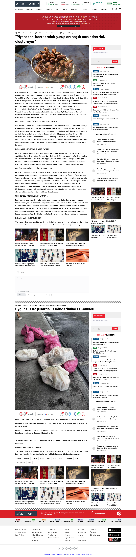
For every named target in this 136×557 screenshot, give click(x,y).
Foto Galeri (74, 9)
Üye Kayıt (93, 532)
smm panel (35, 540)
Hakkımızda (47, 554)
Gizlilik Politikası (60, 554)
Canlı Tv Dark (36, 529)
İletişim (53, 554)
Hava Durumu (55, 520)
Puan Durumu (68, 520)
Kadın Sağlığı (33, 33)
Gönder (21, 295)
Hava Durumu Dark (21, 529)
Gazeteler (103, 9)
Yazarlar (94, 9)
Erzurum (34, 458)
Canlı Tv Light (19, 535)
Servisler (29, 9)
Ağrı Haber (18, 33)
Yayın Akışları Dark (37, 532)
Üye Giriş (93, 529)
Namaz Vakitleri (29, 520)
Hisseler (80, 520)
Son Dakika (19, 9)
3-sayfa (19, 458)
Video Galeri (82, 532)
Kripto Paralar (115, 520)
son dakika (69, 458)
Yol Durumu (102, 520)
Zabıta (29, 462)
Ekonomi (49, 9)
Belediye (26, 458)
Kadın (65, 9)
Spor (57, 9)
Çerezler (68, 554)
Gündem (39, 9)
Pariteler (90, 520)
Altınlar (67, 529)
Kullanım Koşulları (80, 554)
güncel (42, 458)
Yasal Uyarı (89, 554)
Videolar (85, 9)
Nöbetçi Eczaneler (38, 535)
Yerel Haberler (21, 462)
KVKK (73, 554)
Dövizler (67, 532)
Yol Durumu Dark (20, 532)
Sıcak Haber (82, 540)
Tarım (76, 458)
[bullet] (42, 295)
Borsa (17, 520)
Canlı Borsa (51, 529)
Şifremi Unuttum (95, 535)
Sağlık (61, 458)
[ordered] (39, 295)
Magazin (25, 33)
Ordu (54, 458)
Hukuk (48, 458)
